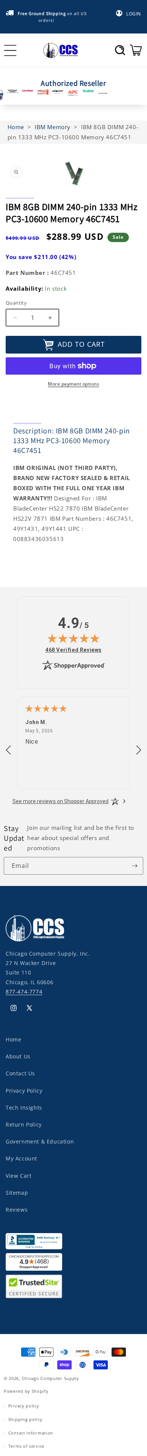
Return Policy (24, 1124)
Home (13, 1039)
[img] (73, 638)
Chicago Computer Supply (50, 1378)
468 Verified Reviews (73, 649)
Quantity (16, 302)
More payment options (73, 384)
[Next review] (138, 750)
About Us (18, 1056)
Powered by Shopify (26, 1391)
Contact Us (20, 1073)
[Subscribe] (134, 866)
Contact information (30, 1433)
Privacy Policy (24, 1090)
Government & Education (40, 1141)
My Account (21, 1158)
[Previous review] (8, 750)
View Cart (18, 1175)
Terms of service (26, 1446)
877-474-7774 (24, 991)
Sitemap (17, 1192)
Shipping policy (25, 1419)
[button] (120, 50)
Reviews (17, 1209)
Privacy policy (23, 1406)
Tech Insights (24, 1107)
